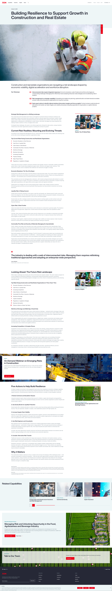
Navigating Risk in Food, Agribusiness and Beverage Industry (86, 404)
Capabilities (10, 2)
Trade (76, 575)
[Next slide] (33, 505)
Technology (77, 577)
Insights (20, 2)
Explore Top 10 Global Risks (82, 132)
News (101, 2)
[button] (10, 536)
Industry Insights (79, 289)
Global (108, 2)
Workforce (77, 581)
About (25, 2)
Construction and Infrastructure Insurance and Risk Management (41, 500)
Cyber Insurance (88, 499)
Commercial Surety (62, 499)
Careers (94, 2)
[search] (28, 2)
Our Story (40, 575)
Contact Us (89, 2)
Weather (76, 579)
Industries (16, 2)
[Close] (111, 588)
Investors (98, 2)
